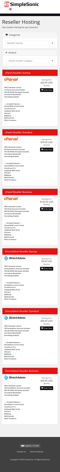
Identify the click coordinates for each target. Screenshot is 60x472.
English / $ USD (31, 445)
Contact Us (21, 452)
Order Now (47, 90)
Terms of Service (36, 452)
